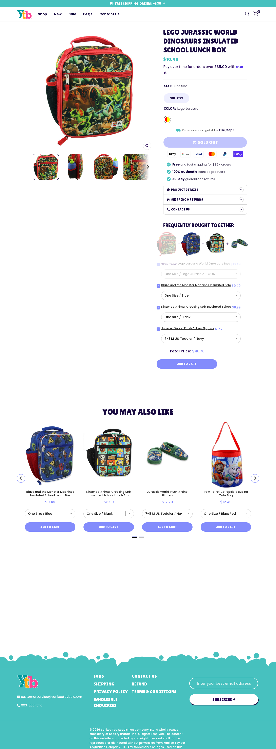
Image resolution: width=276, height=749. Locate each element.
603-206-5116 (31, 705)
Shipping (104, 683)
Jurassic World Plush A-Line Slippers (187, 328)
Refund (139, 683)
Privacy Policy (111, 691)
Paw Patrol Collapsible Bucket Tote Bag (226, 493)
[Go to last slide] (21, 478)
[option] (90, 89)
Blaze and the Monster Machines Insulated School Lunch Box (205, 285)
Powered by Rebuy (138, 543)
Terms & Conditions (154, 691)
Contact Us (109, 14)
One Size (176, 98)
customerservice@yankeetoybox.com (51, 696)
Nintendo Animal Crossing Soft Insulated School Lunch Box (204, 307)
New (58, 14)
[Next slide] (255, 478)
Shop (42, 14)
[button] (144, 167)
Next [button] (146, 88)
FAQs (88, 14)
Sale (72, 14)
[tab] (134, 537)
